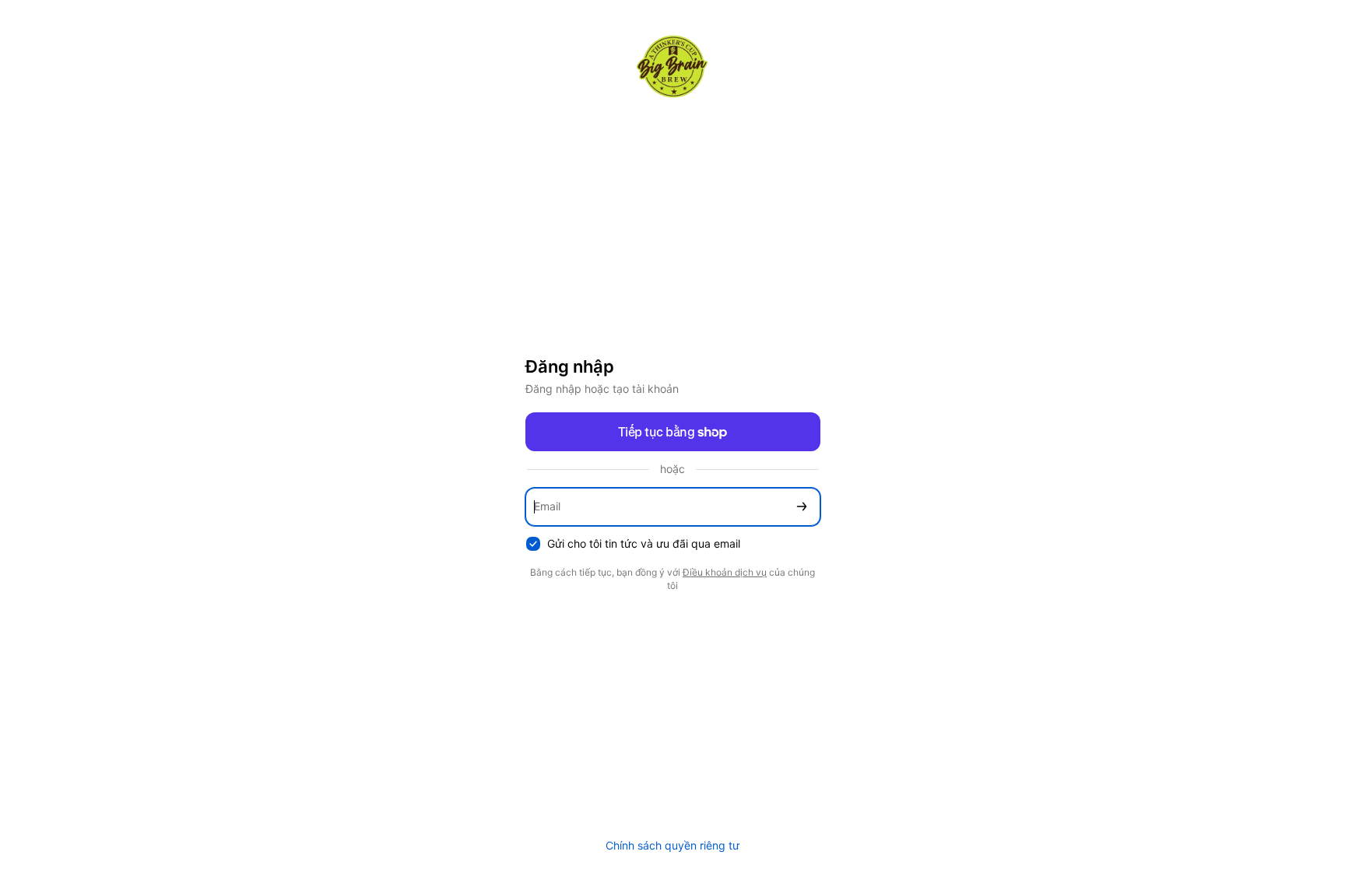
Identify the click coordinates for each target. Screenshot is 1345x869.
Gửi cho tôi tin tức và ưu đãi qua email (643, 543)
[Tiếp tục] (801, 506)
